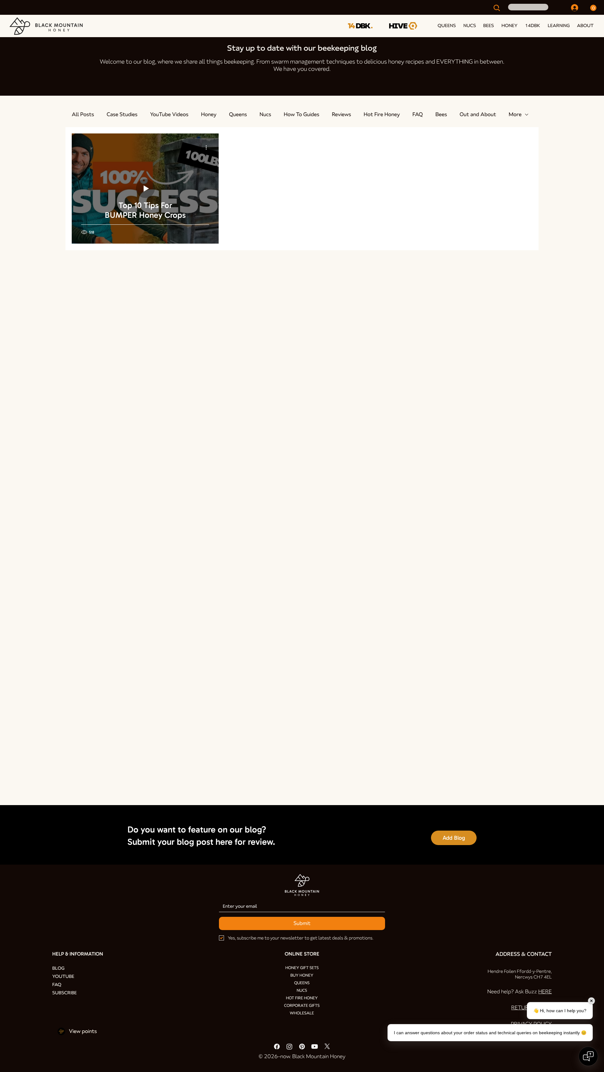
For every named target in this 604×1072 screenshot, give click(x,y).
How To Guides (301, 114)
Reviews (341, 114)
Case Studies (122, 114)
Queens (238, 114)
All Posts (83, 114)
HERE (545, 991)
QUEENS (302, 982)
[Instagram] (289, 1046)
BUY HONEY (301, 975)
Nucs (265, 114)
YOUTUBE (63, 976)
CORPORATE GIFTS (302, 1005)
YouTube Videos (169, 114)
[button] (557, 25)
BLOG (58, 968)
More (515, 114)
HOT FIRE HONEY (302, 998)
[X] (327, 1046)
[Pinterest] (302, 1046)
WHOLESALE (302, 1013)
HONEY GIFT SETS (302, 967)
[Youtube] (314, 1046)
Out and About (478, 114)
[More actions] (208, 147)
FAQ (417, 114)
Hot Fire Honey (382, 114)
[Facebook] (277, 1046)
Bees (441, 114)
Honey (208, 114)
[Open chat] (588, 1056)
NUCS (302, 990)
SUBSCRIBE (64, 993)
